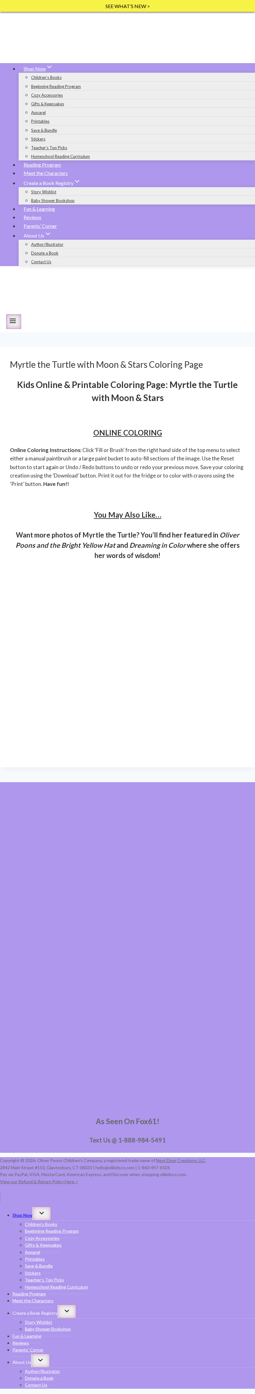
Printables (40, 121)
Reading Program (42, 165)
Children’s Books (46, 77)
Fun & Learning (39, 209)
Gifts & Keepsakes (47, 103)
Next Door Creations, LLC (181, 1160)
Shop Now (22, 1215)
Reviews (32, 217)
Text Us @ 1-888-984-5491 (127, 1140)
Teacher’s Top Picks (49, 147)
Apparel (38, 112)
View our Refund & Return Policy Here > (39, 1181)
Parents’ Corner (40, 226)
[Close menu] (0, 1197)
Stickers (38, 138)
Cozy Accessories (47, 95)
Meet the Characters (46, 173)
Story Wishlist (43, 191)
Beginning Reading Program (56, 86)
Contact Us (41, 261)
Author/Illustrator (47, 244)
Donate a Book (44, 253)
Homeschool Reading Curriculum (60, 156)
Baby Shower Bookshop (53, 200)
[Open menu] (13, 321)
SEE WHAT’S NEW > (127, 6)
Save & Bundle (44, 130)
